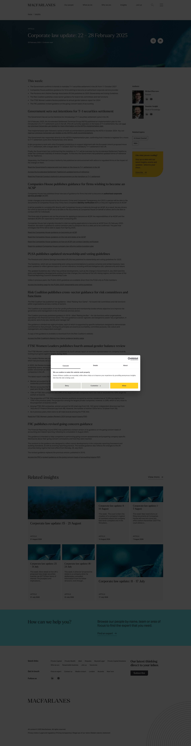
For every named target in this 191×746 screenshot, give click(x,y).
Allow (124, 385)
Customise (94, 385)
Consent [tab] (66, 365)
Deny (67, 385)
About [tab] (125, 365)
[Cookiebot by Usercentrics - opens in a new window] (129, 358)
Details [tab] (95, 365)
